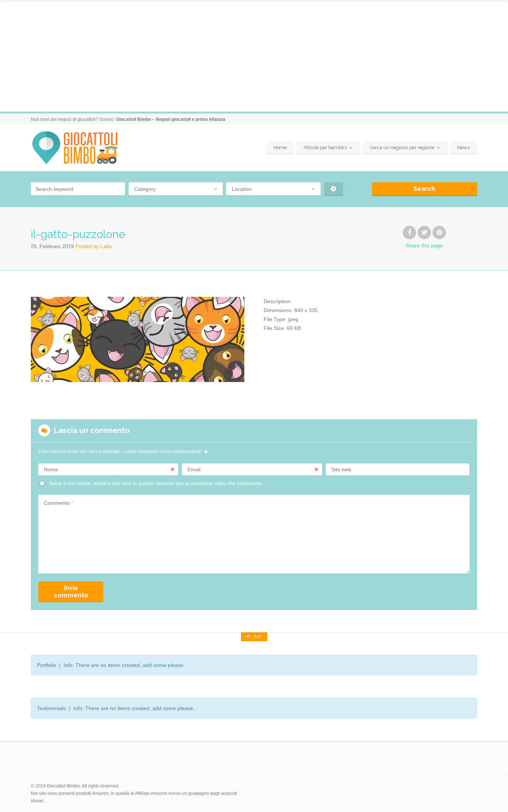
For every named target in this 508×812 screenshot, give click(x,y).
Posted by (93, 246)
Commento (58, 503)
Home (280, 147)
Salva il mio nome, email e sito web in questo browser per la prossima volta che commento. (156, 483)
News (463, 147)
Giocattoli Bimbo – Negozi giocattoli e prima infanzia (170, 119)
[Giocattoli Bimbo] (81, 148)
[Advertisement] (254, 56)
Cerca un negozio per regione (402, 147)
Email (193, 469)
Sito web (341, 469)
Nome (51, 469)
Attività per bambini (325, 147)
